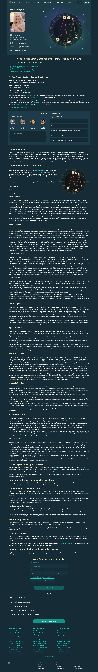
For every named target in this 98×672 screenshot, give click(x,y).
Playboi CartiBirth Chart (63, 630)
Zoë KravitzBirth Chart (14, 639)
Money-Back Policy (78, 668)
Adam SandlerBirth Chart (15, 653)
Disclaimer (58, 666)
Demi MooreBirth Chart (63, 633)
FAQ (39, 666)
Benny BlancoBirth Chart (63, 647)
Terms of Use (77, 664)
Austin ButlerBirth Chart (15, 651)
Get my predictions (48, 621)
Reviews (58, 664)
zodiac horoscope (32, 181)
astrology (27, 96)
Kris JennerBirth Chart (62, 645)
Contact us (41, 662)
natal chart (58, 469)
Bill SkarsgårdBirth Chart (15, 630)
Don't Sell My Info (60, 668)
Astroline (14, 663)
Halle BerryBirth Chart (38, 653)
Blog (57, 662)
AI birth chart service (53, 552)
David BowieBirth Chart (15, 649)
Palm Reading (47, 2)
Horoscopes (38, 2)
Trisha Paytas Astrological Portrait (20, 71)
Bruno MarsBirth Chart (39, 630)
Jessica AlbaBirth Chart (14, 637)
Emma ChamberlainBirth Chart (16, 643)
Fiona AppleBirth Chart (39, 651)
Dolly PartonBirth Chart (15, 633)
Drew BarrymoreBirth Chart (40, 641)
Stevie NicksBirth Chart (15, 628)
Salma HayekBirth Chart (15, 645)
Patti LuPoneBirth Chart (39, 628)
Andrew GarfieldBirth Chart (64, 643)
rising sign (36, 103)
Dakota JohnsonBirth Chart (64, 651)
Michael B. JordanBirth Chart (16, 641)
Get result (49, 588)
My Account (41, 668)
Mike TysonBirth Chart (63, 628)
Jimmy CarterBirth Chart (63, 649)
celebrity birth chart (39, 170)
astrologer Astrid (15, 63)
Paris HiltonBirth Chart (39, 649)
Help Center (41, 664)
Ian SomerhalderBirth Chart (16, 647)
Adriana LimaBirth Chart (39, 637)
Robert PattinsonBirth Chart (40, 647)
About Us (63, 2)
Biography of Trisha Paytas (18, 68)
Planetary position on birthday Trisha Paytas (23, 70)
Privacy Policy (77, 662)
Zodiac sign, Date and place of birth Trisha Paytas (24, 66)
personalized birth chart (66, 543)
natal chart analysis (38, 97)
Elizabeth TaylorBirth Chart (40, 639)
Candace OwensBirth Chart (64, 653)
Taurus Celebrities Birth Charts (18, 107)
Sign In (87, 2)
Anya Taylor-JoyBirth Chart (64, 635)
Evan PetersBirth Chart (39, 633)
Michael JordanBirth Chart (63, 639)
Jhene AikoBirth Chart (14, 635)
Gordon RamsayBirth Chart (64, 637)
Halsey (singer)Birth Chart (39, 635)
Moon (10, 528)
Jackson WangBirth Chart (39, 643)
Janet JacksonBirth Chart (63, 641)
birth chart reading (24, 104)
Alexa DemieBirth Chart (39, 645)
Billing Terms (77, 666)
